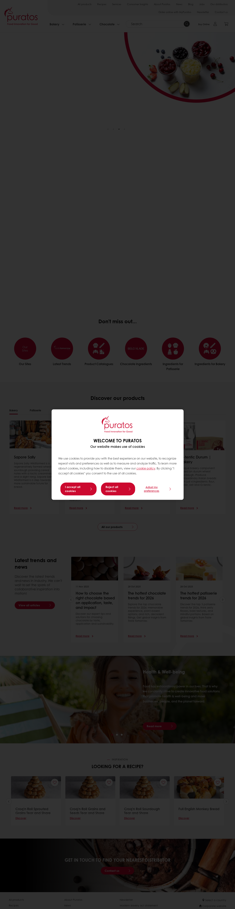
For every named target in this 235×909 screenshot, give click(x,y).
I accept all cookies (72, 489)
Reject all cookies (112, 489)
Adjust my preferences (151, 489)
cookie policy (145, 468)
